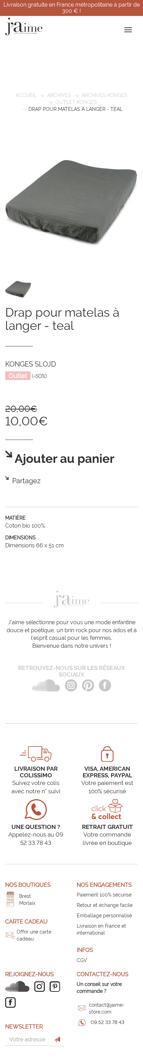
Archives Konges (104, 95)
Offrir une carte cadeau (34, 935)
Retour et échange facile (105, 905)
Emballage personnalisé (104, 915)
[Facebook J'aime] (12, 1002)
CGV (82, 960)
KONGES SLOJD (30, 364)
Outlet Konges (76, 102)
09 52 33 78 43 (107, 1022)
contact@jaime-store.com (107, 1008)
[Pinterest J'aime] (57, 986)
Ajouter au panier (63, 459)
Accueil (26, 95)
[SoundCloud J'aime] (19, 986)
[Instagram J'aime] (41, 986)
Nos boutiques (28, 885)
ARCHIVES (59, 95)
